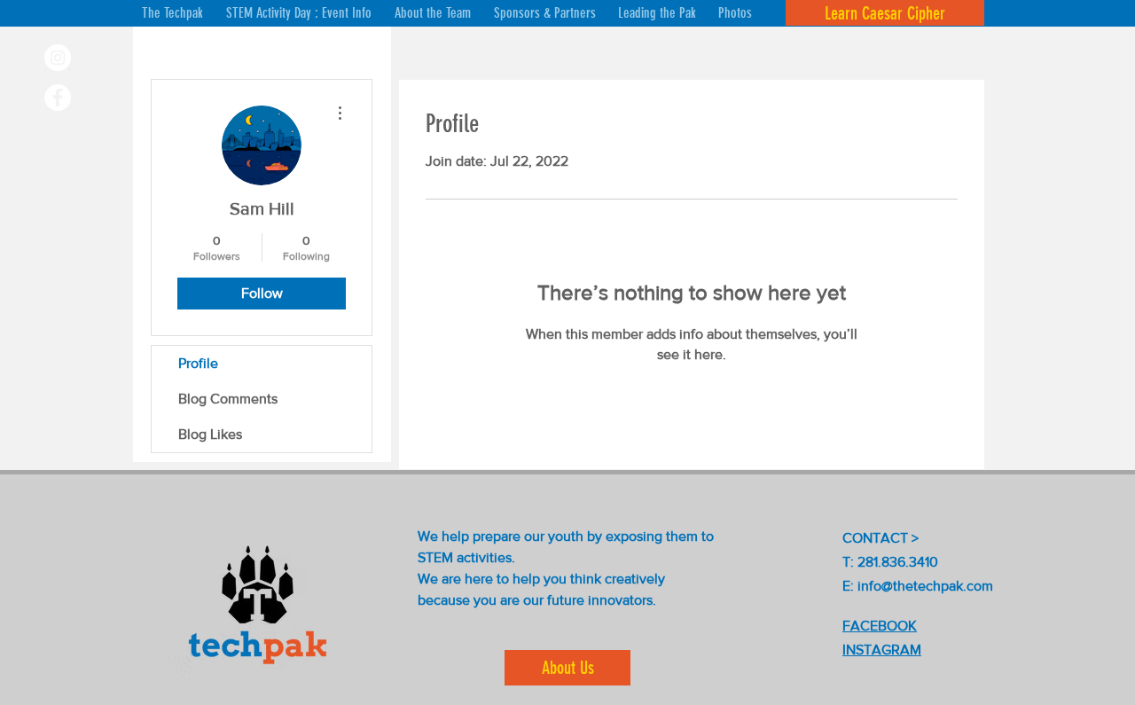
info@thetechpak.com (925, 585)
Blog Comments (228, 398)
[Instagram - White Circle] (57, 57)
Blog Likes (210, 434)
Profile (198, 363)
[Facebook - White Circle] (57, 97)
